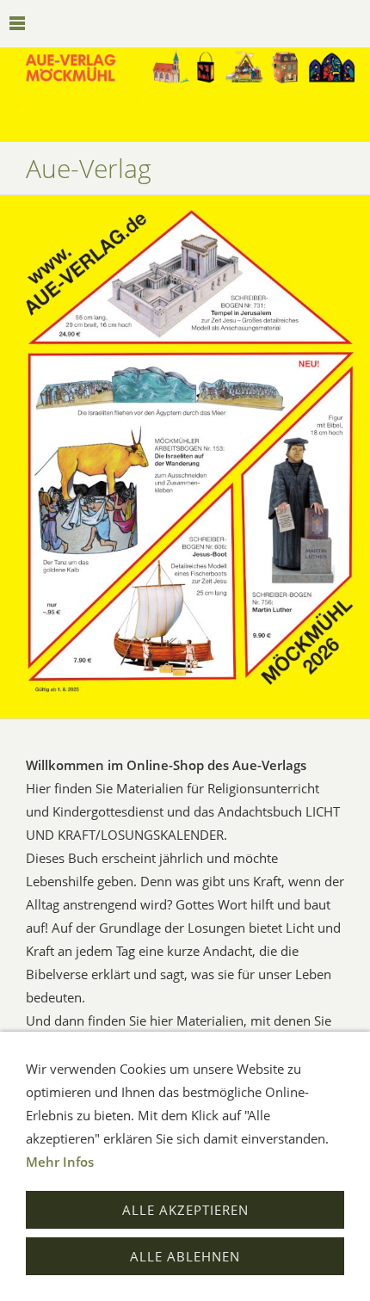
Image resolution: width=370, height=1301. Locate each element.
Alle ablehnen (185, 1256)
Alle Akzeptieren (185, 1209)
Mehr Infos (60, 1161)
